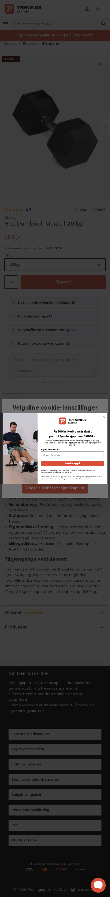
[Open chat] (98, 885)
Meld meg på (72, 463)
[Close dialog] (103, 416)
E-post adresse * (50, 450)
